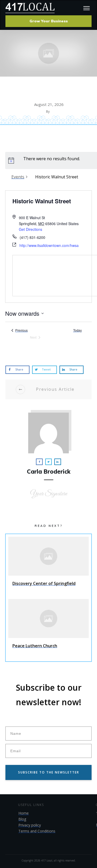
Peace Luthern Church (48, 629)
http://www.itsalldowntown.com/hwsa (49, 245)
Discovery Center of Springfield (48, 566)
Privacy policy (29, 825)
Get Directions (30, 229)
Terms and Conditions (36, 831)
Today (77, 330)
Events (17, 177)
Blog (22, 819)
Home (23, 813)
